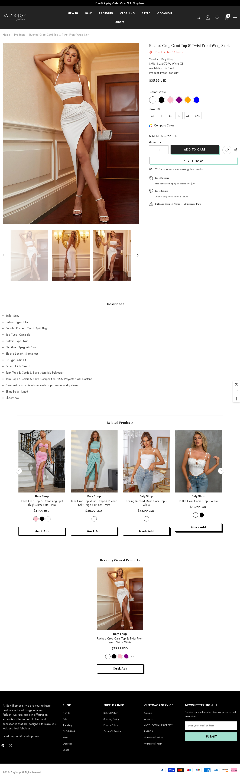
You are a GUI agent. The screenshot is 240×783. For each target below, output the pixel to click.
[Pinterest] (2, 745)
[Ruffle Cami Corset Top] (198, 461)
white (48, 518)
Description (115, 304)
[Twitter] (10, 745)
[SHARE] (234, 150)
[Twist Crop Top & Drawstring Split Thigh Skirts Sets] (41, 461)
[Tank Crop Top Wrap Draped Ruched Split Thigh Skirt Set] (94, 461)
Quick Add (42, 531)
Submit (211, 737)
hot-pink (120, 656)
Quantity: (155, 143)
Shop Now (139, 3)
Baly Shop (167, 59)
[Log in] (208, 17)
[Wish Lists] (217, 17)
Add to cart (195, 150)
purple (126, 656)
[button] (3, 255)
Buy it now (193, 161)
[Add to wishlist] (226, 150)
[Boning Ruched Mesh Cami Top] (146, 461)
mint (94, 518)
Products (19, 35)
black (42, 518)
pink (35, 518)
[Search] (198, 17)
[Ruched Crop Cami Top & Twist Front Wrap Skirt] (120, 598)
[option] (71, 133)
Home (6, 35)
